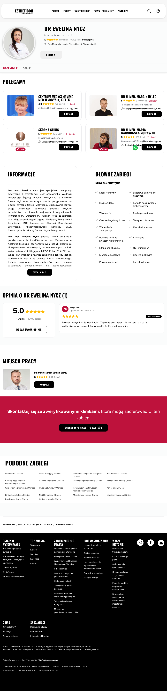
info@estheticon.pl (49, 660)
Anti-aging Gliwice (115, 488)
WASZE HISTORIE (82, 11)
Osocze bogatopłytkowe (112, 220)
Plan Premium (36, 631)
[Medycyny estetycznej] (24, 11)
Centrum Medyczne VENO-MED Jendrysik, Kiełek (56, 98)
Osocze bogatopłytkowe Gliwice (87, 480)
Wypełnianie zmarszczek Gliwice (20, 488)
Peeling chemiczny (143, 213)
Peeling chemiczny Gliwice (51, 480)
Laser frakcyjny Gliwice (50, 473)
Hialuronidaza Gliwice (117, 473)
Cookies (55, 666)
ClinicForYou (8, 572)
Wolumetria (105, 213)
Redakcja (7, 631)
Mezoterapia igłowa (109, 254)
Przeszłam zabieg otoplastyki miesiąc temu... (120, 586)
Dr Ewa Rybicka (10, 567)
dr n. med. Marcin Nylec (138, 96)
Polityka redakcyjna (27, 671)
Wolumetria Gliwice (14, 473)
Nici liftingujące (141, 247)
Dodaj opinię (88, 40)
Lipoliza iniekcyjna (142, 254)
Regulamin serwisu (40, 666)
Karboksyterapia (141, 262)
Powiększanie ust (108, 262)
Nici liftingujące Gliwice (50, 495)
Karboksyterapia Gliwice (50, 499)
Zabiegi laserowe (91, 553)
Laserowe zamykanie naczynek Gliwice (87, 475)
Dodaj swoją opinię (29, 329)
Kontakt (68, 114)
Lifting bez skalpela (109, 247)
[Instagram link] (140, 543)
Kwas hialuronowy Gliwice (51, 488)
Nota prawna (8, 671)
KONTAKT (51, 55)
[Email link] (161, 543)
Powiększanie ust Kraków (65, 556)
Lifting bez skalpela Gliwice (17, 495)
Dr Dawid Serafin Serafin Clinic (50, 372)
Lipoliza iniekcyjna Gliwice (119, 495)
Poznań (33, 563)
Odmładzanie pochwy (93, 573)
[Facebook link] (150, 543)
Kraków (33, 550)
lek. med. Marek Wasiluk (13, 576)
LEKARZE (67, 11)
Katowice (34, 559)
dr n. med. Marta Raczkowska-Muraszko (138, 131)
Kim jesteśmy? (9, 627)
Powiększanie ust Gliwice (16, 499)
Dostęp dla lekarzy (38, 627)
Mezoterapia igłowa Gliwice (85, 495)
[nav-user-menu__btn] (158, 11)
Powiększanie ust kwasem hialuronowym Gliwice (85, 489)
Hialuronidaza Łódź (63, 581)
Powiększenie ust (91, 557)
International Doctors (39, 636)
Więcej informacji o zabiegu (83, 428)
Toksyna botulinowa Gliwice (120, 480)
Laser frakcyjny (107, 192)
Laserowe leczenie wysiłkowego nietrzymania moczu (93, 565)
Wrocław (34, 554)
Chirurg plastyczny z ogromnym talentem (120, 575)
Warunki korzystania (48, 671)
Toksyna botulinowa (143, 220)
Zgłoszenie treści (10, 636)
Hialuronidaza (106, 202)
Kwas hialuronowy (142, 227)
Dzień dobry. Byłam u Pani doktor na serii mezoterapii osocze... (118, 600)
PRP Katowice (60, 569)
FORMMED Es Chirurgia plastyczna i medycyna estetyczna (13, 559)
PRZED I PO (123, 11)
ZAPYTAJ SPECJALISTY (104, 11)
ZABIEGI (55, 11)
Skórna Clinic (48, 129)
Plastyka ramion (91, 577)
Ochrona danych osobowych (16, 666)
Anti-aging (138, 237)
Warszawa (35, 545)
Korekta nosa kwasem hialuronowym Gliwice (15, 482)
